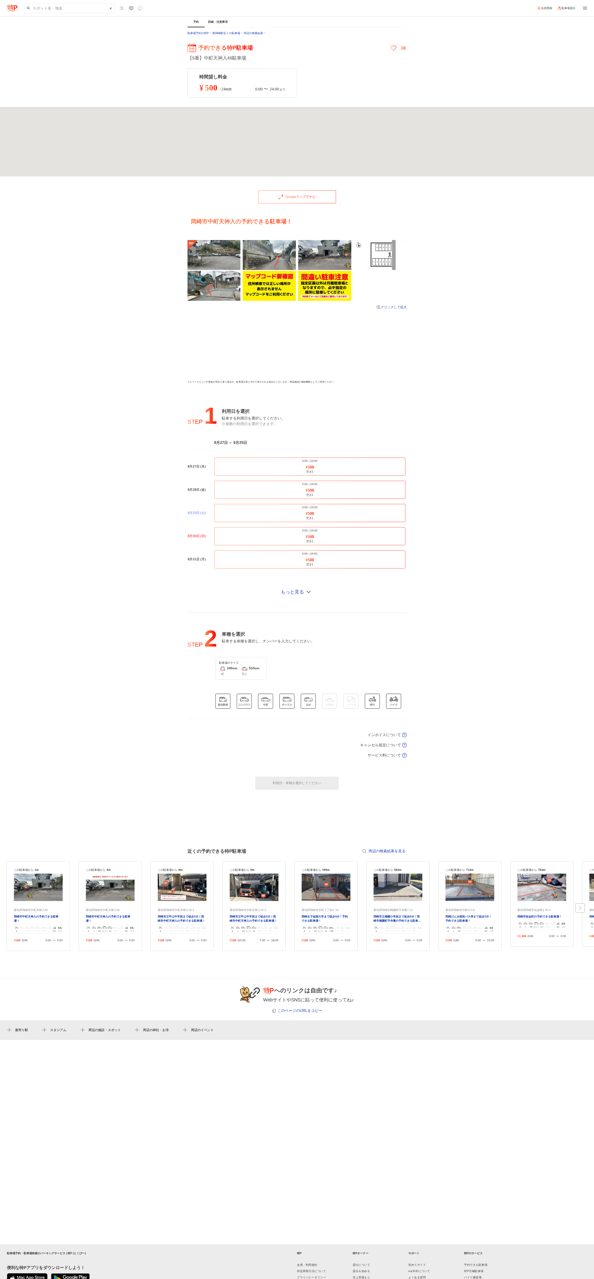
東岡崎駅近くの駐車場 (226, 33)
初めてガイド (417, 1264)
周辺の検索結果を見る (387, 851)
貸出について (361, 1264)
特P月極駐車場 (474, 1271)
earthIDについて (419, 1271)
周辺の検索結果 (253, 33)
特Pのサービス (473, 1253)
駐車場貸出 (568, 8)
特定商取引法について (311, 1271)
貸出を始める (361, 1271)
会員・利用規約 (307, 1264)
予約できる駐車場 (475, 1264)
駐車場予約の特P (198, 33)
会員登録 (546, 8)
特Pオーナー (360, 1253)
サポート (414, 1253)
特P (299, 1253)
